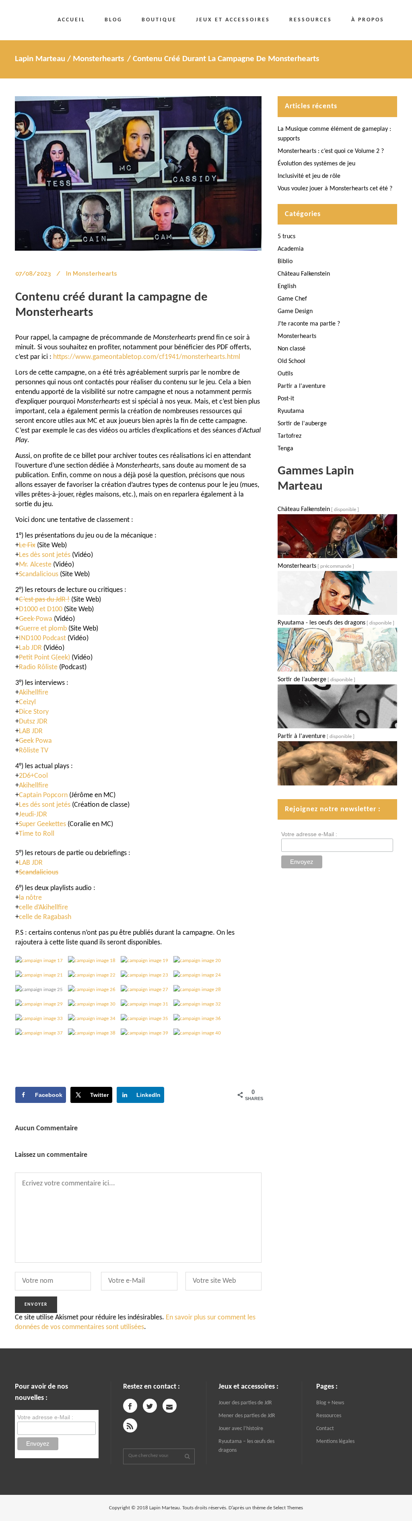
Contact (325, 1429)
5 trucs (286, 236)
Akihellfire (33, 785)
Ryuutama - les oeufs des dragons (321, 623)
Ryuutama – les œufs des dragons (246, 1446)
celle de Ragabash (45, 917)
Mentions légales (335, 1442)
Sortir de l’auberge (302, 679)
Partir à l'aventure (301, 736)
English (287, 286)
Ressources (328, 1416)
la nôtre (30, 898)
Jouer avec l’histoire (240, 1429)
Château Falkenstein (304, 274)
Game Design (295, 311)
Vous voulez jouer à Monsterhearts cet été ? (335, 188)
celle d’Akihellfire (43, 907)
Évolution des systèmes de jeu (316, 164)
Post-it (286, 399)
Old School (291, 361)
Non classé (291, 349)
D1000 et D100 (40, 609)
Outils (285, 374)
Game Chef (292, 299)
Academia (291, 249)
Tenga (285, 448)
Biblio (285, 261)
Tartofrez (289, 436)
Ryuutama (291, 411)
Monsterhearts (98, 59)
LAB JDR (31, 863)
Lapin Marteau (40, 59)
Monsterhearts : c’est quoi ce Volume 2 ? (331, 151)
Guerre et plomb (43, 629)
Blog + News (330, 1403)
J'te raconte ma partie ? (309, 324)
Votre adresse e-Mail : (309, 834)
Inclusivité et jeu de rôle (309, 176)
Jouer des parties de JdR (245, 1403)
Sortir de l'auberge (302, 423)
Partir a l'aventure (301, 386)
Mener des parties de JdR (246, 1416)
